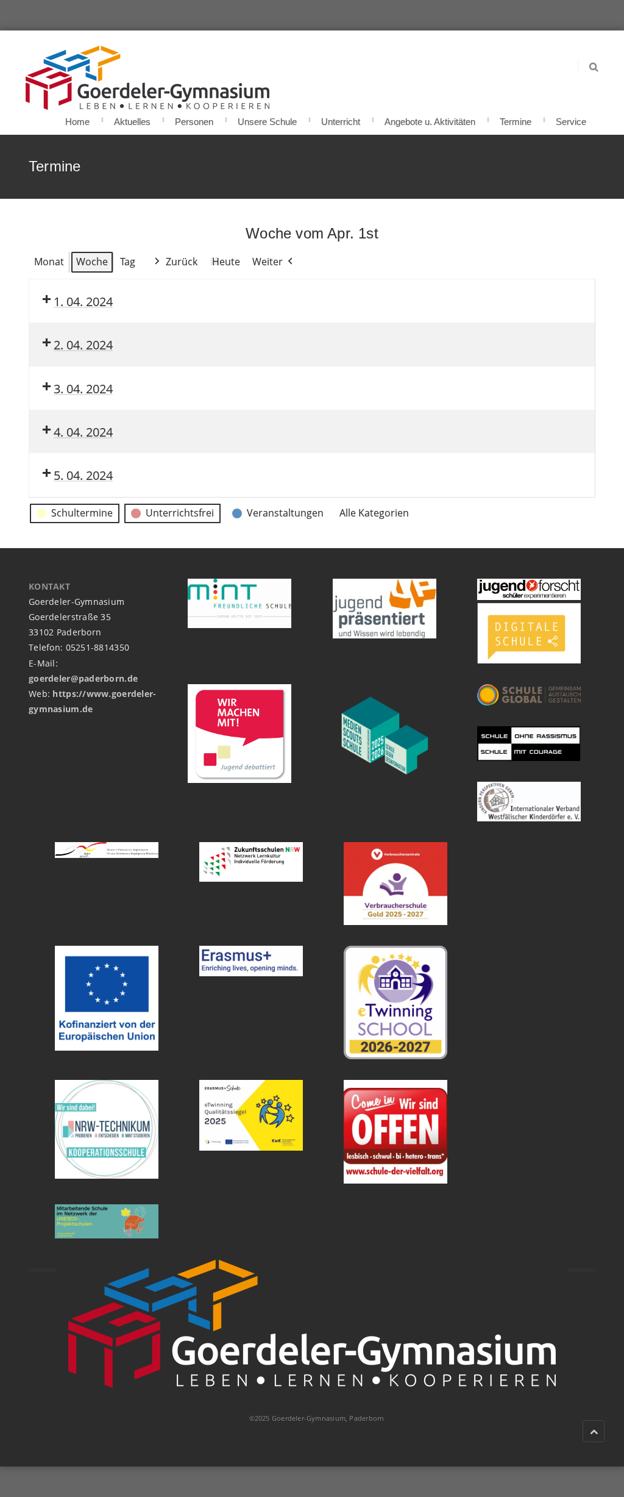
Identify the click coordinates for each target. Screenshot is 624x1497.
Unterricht (340, 118)
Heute (226, 261)
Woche (92, 261)
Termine (515, 118)
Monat (49, 261)
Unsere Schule (267, 118)
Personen (194, 118)
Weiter (267, 261)
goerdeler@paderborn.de (83, 678)
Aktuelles (132, 118)
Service (571, 118)
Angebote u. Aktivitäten (430, 118)
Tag (127, 261)
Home (77, 118)
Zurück (181, 261)
